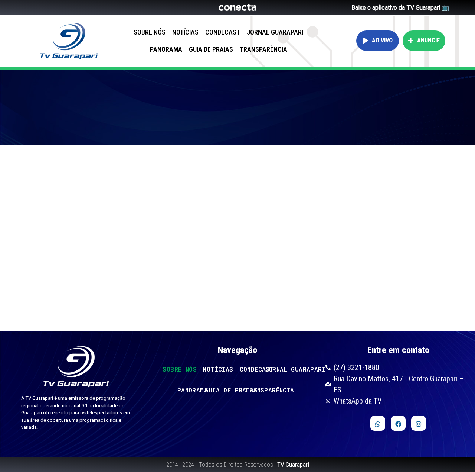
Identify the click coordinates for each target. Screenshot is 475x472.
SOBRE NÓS (150, 32)
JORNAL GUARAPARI (275, 32)
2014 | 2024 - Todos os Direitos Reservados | (237, 464)
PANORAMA (166, 49)
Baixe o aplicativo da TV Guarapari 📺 (400, 7)
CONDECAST (222, 32)
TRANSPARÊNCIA (263, 49)
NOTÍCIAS (185, 32)
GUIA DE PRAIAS (211, 49)
